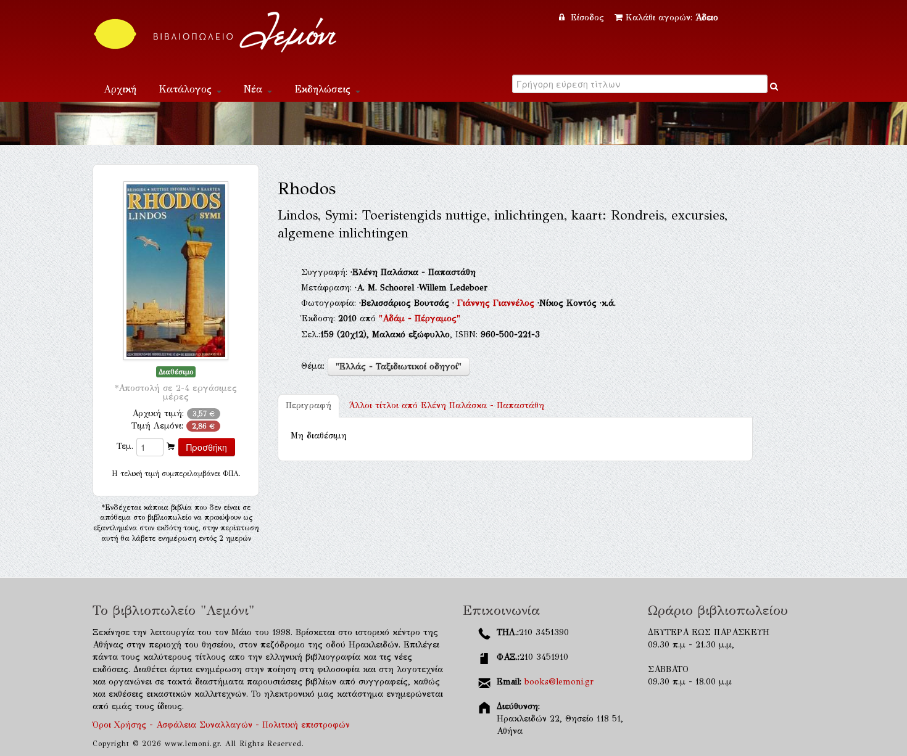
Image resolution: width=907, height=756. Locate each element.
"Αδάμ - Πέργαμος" (419, 318)
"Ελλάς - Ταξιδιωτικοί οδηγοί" (399, 366)
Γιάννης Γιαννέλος (497, 303)
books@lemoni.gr (559, 681)
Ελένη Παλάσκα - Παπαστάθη (446, 405)
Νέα (255, 89)
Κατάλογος (187, 89)
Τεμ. (125, 446)
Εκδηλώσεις (324, 89)
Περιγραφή (308, 405)
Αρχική (120, 89)
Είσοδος (587, 17)
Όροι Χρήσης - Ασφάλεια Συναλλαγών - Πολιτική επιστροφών (221, 725)
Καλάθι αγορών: (672, 17)
